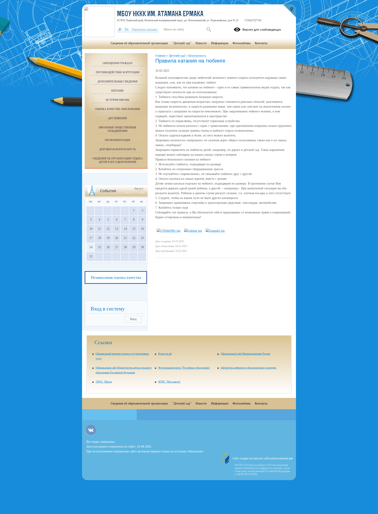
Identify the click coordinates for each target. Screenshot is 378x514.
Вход (133, 319)
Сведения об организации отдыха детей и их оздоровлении (117, 160)
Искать (209, 29)
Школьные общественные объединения (117, 129)
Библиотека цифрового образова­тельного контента (248, 367)
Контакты (261, 43)
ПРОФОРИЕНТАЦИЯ (117, 140)
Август (138, 188)
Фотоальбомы (241, 43)
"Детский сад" (177, 55)
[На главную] (120, 29)
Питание (117, 90)
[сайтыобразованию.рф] (289, 10)
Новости (201, 43)
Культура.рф (165, 353)
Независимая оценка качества (116, 277)
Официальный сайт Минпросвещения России (245, 353)
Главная (160, 55)
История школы (117, 99)
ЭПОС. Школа (104, 381)
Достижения (117, 118)
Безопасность (197, 55)
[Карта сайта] (127, 29)
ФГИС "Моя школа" (169, 381)
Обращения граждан (117, 63)
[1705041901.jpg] (168, 230)
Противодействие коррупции (117, 72)
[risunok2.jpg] (215, 230)
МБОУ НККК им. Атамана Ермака (160, 14)
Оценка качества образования (117, 109)
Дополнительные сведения (117, 81)
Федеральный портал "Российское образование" (184, 367)
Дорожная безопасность (117, 149)
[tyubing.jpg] (193, 230)
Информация (219, 43)
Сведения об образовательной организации (139, 43)
